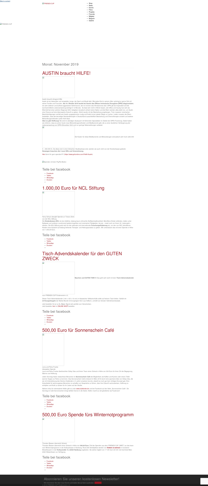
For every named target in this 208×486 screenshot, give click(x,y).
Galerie (91, 20)
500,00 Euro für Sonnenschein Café (78, 330)
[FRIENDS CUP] (48, 3)
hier (54, 306)
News (91, 5)
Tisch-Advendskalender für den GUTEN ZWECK (82, 255)
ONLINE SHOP (63, 306)
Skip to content (5, 1)
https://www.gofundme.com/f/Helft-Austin (78, 154)
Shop (90, 3)
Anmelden (98, 483)
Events (91, 7)
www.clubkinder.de (82, 388)
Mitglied (91, 16)
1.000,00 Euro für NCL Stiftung (73, 187)
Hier (43, 154)
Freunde (92, 14)
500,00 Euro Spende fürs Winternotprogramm (88, 414)
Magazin (92, 18)
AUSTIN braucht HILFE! (66, 73)
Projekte (91, 12)
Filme (91, 10)
